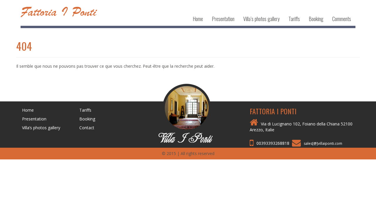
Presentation (223, 19)
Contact (86, 127)
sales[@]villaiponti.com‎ (323, 143)
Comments (341, 19)
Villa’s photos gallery (261, 19)
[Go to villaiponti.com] (188, 113)
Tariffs (294, 19)
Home (198, 19)
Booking (316, 19)
